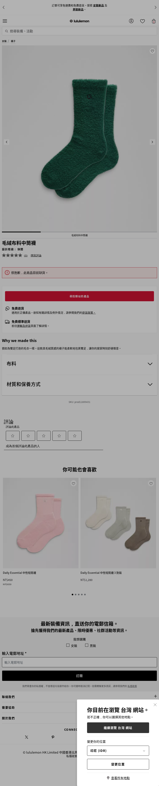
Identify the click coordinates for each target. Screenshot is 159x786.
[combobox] (118, 750)
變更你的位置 (96, 741)
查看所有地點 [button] (120, 778)
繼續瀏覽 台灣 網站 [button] (118, 727)
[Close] (155, 704)
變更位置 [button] (118, 764)
